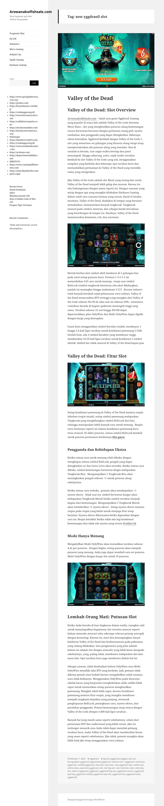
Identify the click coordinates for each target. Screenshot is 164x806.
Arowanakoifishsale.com (31, 11)
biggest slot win (128, 758)
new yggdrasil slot (123, 764)
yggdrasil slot (118, 774)
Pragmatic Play (17, 33)
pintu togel (15, 173)
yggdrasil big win (107, 771)
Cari (12, 78)
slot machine (122, 768)
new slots (109, 764)
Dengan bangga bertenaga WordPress (86, 799)
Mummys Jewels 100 (20, 195)
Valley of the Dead (90, 98)
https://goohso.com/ (19, 103)
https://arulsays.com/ (20, 152)
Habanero (14, 44)
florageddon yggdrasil (78, 761)
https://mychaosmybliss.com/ (24, 127)
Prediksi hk (129, 523)
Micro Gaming (16, 49)
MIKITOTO (15, 161)
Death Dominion (18, 189)
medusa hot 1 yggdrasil (122, 761)
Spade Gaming (17, 59)
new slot (99, 764)
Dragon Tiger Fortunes (21, 205)
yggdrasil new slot (102, 774)
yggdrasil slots (133, 774)
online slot (139, 764)
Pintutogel (15, 136)
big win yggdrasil (111, 758)
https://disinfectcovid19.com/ (24, 140)
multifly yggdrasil (86, 764)
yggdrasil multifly (84, 774)
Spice (12, 192)
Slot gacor (118, 437)
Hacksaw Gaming (18, 65)
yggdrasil (93, 771)
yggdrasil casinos (125, 771)
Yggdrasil (94, 758)
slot (101, 768)
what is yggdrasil (80, 771)
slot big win (109, 768)
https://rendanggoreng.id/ (22, 112)
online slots (73, 768)
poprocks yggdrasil (89, 768)
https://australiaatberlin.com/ (24, 170)
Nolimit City (15, 54)
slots (132, 768)
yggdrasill (72, 777)
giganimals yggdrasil (100, 761)
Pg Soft (13, 38)
